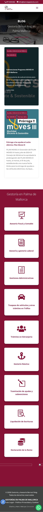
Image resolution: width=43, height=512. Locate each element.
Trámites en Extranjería (21, 337)
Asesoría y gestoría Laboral (21, 251)
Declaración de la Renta (21, 450)
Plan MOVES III (11, 55)
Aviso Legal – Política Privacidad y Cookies (21, 502)
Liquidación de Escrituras (21, 421)
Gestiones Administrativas (22, 278)
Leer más (10, 90)
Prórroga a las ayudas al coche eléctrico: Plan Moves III (21, 143)
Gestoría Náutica (21, 364)
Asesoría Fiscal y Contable (21, 223)
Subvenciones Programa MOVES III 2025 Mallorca (21, 79)
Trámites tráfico (22, 117)
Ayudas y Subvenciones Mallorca (17, 51)
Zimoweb (30, 506)
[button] (39, 508)
